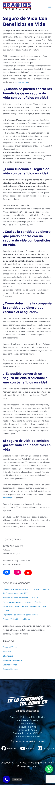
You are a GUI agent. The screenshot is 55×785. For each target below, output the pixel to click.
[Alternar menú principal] (49, 7)
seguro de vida (21, 82)
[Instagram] (17, 572)
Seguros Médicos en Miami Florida (27, 717)
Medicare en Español (27, 720)
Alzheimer (7, 498)
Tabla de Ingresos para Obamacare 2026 (20, 597)
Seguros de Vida (10, 665)
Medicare (7, 651)
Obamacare (8, 656)
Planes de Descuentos (12, 660)
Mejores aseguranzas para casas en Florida (22, 602)
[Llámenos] (6, 779)
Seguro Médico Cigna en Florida (16, 619)
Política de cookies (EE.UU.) (27, 733)
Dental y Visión (27, 723)
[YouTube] (28, 572)
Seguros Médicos (10, 647)
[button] (49, 769)
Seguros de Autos (27, 729)
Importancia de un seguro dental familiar (20, 615)
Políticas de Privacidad (27, 736)
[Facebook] (6, 572)
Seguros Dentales (10, 669)
